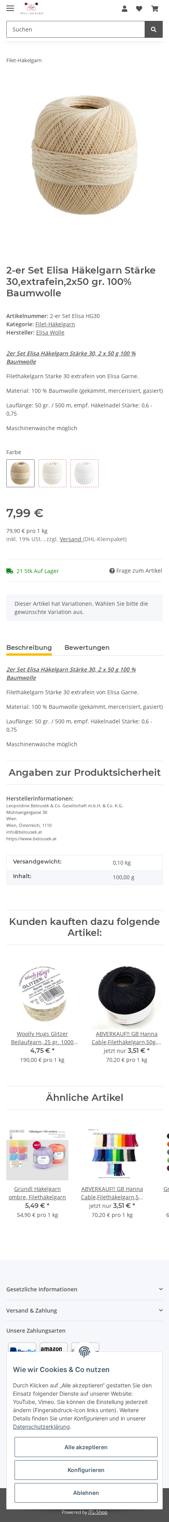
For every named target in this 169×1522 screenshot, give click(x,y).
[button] (125, 9)
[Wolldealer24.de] (32, 9)
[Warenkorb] (155, 9)
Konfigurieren (86, 1470)
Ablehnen (86, 1492)
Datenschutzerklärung (41, 1426)
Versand (71, 539)
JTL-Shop (97, 1512)
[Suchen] (154, 29)
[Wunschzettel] (139, 9)
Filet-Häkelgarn (55, 324)
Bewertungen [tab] (87, 647)
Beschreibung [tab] (29, 647)
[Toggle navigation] (10, 5)
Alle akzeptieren (86, 1447)
